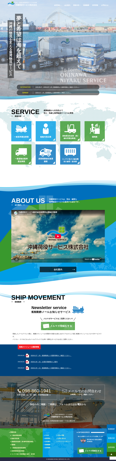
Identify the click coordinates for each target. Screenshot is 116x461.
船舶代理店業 (15, 438)
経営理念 (57, 5)
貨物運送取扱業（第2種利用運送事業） (22, 441)
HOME (47, 435)
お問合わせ (104, 5)
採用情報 (95, 5)
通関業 (13, 444)
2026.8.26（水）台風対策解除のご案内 (44, 362)
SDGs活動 (61, 435)
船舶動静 (86, 5)
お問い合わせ (62, 438)
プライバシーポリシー (64, 441)
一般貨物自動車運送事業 (18, 448)
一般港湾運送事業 (16, 435)
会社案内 (67, 5)
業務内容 (76, 5)
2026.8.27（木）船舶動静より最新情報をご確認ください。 (57, 87)
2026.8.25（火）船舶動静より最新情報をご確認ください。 (51, 368)
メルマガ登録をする (61, 326)
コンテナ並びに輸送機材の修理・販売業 (23, 454)
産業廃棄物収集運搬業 (17, 451)
